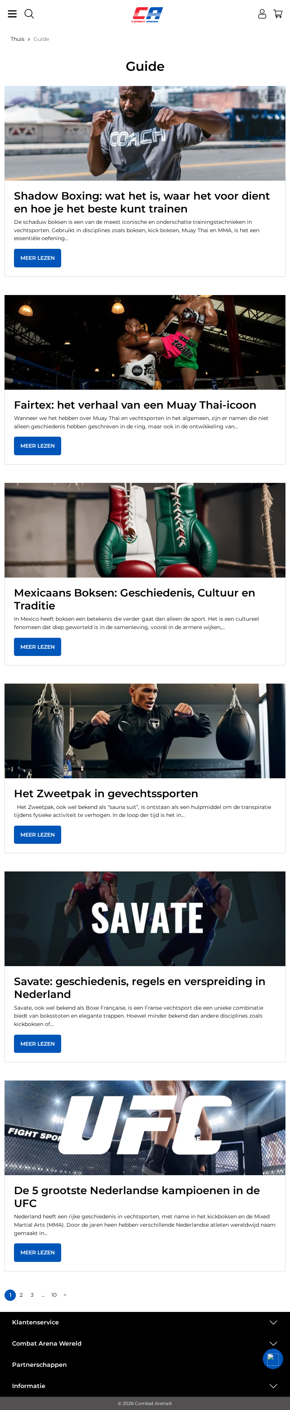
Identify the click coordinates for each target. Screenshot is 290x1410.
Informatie (28, 1386)
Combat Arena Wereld (47, 1343)
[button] (273, 1359)
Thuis (18, 39)
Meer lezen (37, 258)
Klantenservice (35, 1322)
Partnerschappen (39, 1364)
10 (54, 1294)
